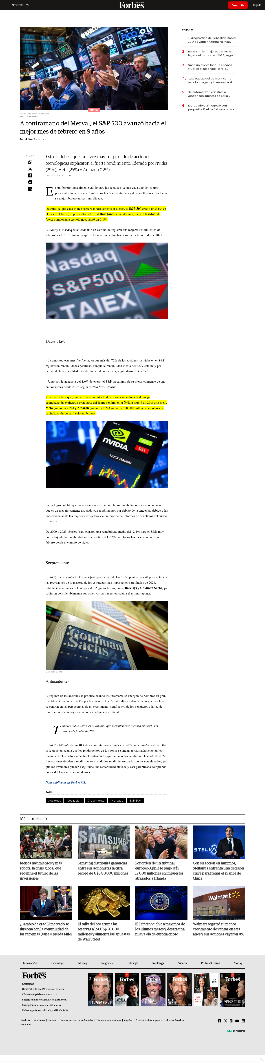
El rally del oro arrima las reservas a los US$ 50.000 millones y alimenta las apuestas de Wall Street (104, 931)
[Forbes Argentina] (132, 5)
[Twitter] (30, 168)
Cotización (74, 800)
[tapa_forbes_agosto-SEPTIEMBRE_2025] (232, 990)
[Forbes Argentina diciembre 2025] (179, 990)
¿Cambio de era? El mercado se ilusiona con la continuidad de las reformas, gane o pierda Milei (46, 929)
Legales (128, 1020)
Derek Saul (26, 139)
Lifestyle (133, 963)
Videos (182, 963)
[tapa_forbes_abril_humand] (127, 990)
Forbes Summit (210, 963)
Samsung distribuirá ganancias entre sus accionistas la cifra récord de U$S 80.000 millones (103, 868)
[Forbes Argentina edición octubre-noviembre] (206, 990)
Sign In (257, 4)
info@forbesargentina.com (44, 994)
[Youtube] (237, 1021)
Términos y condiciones (108, 1020)
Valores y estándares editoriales (76, 1020)
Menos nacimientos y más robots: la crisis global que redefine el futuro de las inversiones (41, 871)
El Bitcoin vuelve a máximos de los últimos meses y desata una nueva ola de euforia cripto (160, 929)
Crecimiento (96, 800)
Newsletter (39, 1020)
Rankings (158, 963)
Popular (187, 29)
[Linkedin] (30, 189)
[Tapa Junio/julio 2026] (100, 990)
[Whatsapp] (30, 162)
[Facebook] (30, 175)
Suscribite (238, 5)
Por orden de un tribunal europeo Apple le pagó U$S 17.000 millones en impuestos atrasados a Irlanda (159, 871)
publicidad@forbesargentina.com (49, 989)
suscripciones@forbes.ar (49, 1005)
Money (82, 963)
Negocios (107, 963)
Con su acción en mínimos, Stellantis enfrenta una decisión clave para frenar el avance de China (218, 871)
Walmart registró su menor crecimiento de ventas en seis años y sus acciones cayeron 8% (218, 929)
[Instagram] (231, 1021)
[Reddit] (30, 182)
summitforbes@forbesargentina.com (48, 1000)
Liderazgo (57, 963)
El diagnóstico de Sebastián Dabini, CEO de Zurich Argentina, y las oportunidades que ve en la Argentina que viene (212, 40)
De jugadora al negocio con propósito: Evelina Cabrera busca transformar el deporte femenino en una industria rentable (211, 107)
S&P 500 (135, 800)
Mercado (117, 800)
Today (238, 963)
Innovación (30, 963)
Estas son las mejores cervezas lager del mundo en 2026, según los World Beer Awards (211, 53)
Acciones (54, 800)
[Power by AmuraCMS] (236, 1031)
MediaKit (25, 1020)
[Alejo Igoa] (153, 990)
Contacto (52, 1020)
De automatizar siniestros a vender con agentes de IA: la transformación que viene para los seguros (211, 94)
